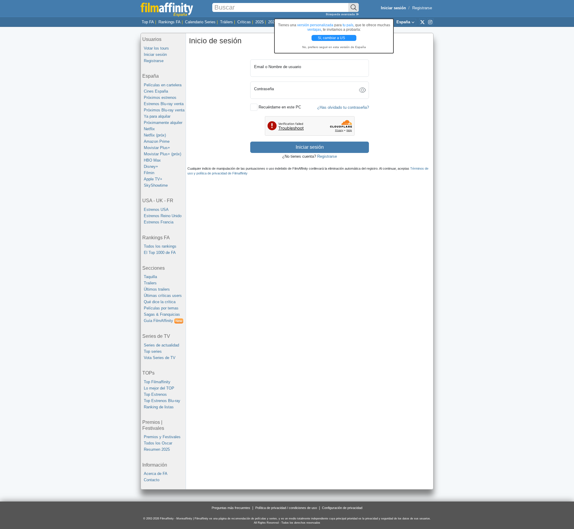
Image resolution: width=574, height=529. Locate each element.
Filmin (149, 173)
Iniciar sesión (155, 54)
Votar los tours (156, 48)
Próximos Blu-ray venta (164, 110)
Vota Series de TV (159, 357)
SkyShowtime (156, 185)
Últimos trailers (157, 289)
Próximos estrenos (160, 97)
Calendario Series (200, 22)
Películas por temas (161, 308)
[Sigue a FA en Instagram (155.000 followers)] (430, 22)
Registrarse (422, 8)
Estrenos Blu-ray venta (164, 104)
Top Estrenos (155, 394)
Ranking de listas (159, 407)
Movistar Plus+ (157, 147)
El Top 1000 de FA (160, 252)
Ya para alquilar (157, 116)
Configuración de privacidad (342, 508)
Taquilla (150, 277)
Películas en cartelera (162, 85)
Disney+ (151, 166)
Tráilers (226, 22)
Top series (153, 351)
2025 (259, 22)
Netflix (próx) (155, 135)
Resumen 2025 (157, 449)
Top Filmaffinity (157, 382)
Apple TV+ (153, 179)
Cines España (156, 91)
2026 (272, 22)
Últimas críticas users (163, 295)
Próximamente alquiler (163, 122)
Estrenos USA (156, 209)
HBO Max (152, 160)
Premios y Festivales (162, 437)
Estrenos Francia (158, 222)
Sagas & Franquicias (162, 314)
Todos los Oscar (158, 443)
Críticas (244, 22)
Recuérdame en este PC (280, 107)
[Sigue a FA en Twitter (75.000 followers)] (422, 22)
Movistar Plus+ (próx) (162, 154)
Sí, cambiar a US (332, 38)
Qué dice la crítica (159, 302)
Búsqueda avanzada (341, 14)
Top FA (148, 22)
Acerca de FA (155, 473)
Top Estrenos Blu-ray (162, 400)
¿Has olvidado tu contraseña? (343, 107)
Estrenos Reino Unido (162, 216)
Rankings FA (169, 22)
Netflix (149, 129)
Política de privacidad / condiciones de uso (286, 508)
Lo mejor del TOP (159, 388)
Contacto (151, 480)
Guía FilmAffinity (163, 320)
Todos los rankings (160, 246)
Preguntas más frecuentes (231, 508)
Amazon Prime (157, 141)
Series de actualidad (161, 345)
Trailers (150, 283)
